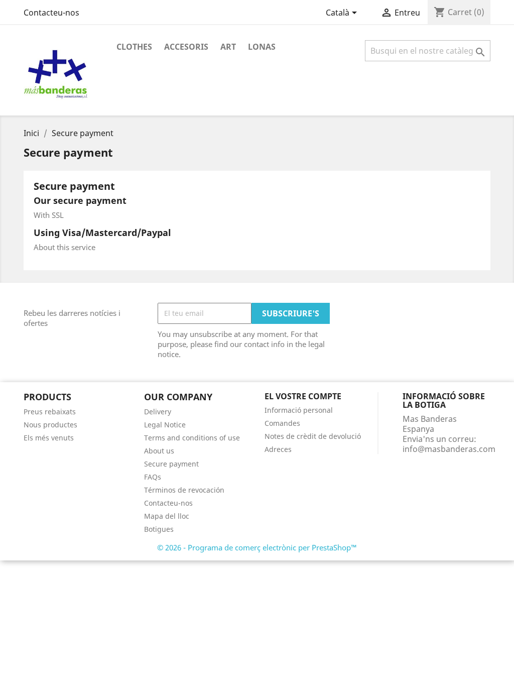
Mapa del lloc (166, 516)
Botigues (159, 529)
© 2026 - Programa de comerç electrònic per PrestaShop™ (257, 547)
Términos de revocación (184, 490)
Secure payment (171, 464)
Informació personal (299, 410)
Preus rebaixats (50, 411)
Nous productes (50, 424)
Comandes (282, 423)
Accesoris (186, 46)
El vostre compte (303, 396)
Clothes (134, 46)
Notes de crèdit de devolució (313, 436)
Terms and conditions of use (192, 437)
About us (159, 450)
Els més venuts (49, 437)
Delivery (157, 411)
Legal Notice (165, 424)
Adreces (278, 449)
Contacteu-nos (51, 12)
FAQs (152, 477)
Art (228, 46)
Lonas (262, 46)
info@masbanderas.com (449, 448)
